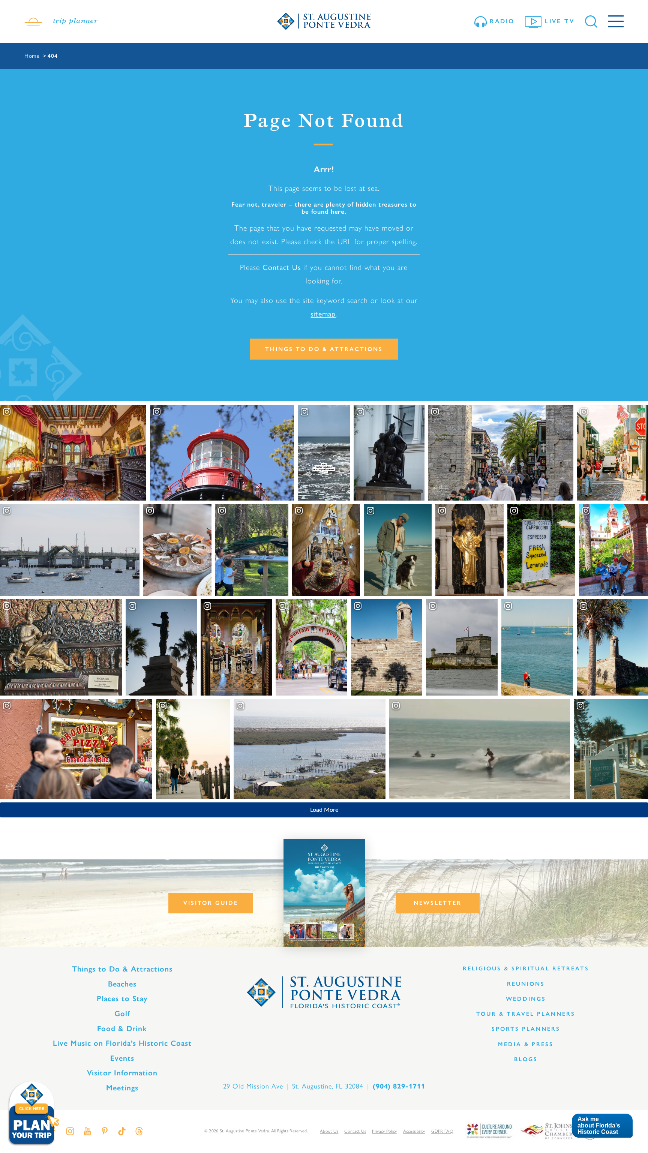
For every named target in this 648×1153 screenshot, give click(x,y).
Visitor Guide (210, 903)
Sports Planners (526, 1029)
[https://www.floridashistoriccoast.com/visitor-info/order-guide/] (324, 893)
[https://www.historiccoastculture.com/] (489, 1130)
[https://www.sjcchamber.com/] (546, 1130)
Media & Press (526, 1044)
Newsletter (438, 903)
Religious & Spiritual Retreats (526, 968)
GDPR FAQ (442, 1131)
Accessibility (414, 1131)
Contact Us (281, 267)
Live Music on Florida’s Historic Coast (122, 1043)
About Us (329, 1131)
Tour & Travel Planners (525, 1014)
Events (122, 1058)
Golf (122, 1013)
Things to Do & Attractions (324, 349)
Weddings (526, 999)
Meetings (122, 1087)
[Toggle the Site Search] (591, 21)
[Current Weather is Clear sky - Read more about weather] (33, 21)
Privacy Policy (384, 1131)
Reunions (526, 984)
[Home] (324, 21)
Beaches (122, 983)
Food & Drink (122, 1028)
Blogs (526, 1059)
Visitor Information (122, 1072)
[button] (602, 1126)
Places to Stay (122, 998)
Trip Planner (75, 21)
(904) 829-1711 (399, 1086)
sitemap (323, 313)
